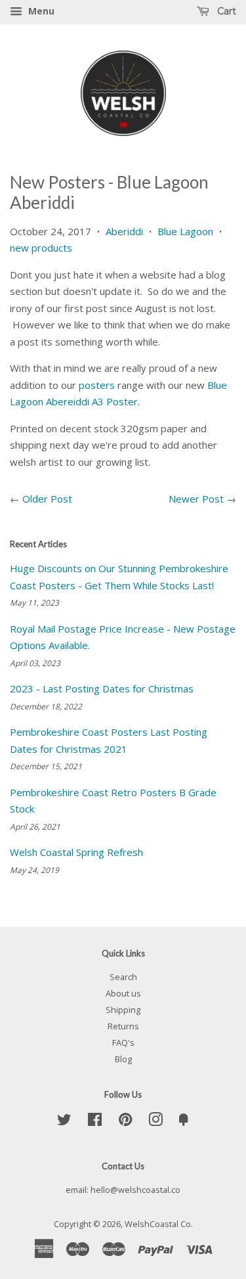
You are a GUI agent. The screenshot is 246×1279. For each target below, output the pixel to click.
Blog (123, 1059)
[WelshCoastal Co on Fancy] (183, 1122)
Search (123, 977)
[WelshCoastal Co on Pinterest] (125, 1122)
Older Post (47, 498)
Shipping (123, 1010)
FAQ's (123, 1042)
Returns (123, 1026)
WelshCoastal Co (158, 1224)
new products (41, 247)
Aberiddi (124, 231)
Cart (225, 11)
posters (97, 385)
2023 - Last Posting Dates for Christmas (102, 688)
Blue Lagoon (185, 231)
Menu (40, 11)
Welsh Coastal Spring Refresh (76, 852)
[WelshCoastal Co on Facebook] (94, 1122)
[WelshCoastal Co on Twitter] (64, 1122)
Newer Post (196, 498)
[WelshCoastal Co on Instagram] (155, 1122)
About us (123, 993)
